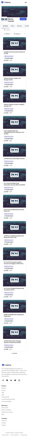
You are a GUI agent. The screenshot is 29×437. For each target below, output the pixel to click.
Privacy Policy (5, 435)
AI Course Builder (6, 401)
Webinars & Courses (7, 412)
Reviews (19, 26)
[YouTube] (15, 380)
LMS (2, 394)
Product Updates (6, 410)
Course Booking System (8, 399)
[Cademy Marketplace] (6, 3)
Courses (5, 26)
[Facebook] (7, 380)
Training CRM (5, 397)
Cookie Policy (24, 435)
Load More (14, 353)
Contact (24, 19)
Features (3, 388)
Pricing (3, 390)
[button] (26, 2)
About (12, 26)
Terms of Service (15, 435)
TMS (2, 392)
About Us (4, 420)
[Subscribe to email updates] (19, 380)
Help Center (4, 407)
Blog (2, 414)
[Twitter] (3, 380)
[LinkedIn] (11, 380)
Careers (3, 425)
